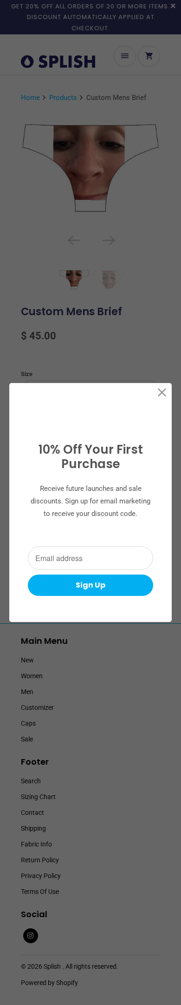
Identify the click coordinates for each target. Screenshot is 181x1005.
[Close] (162, 392)
